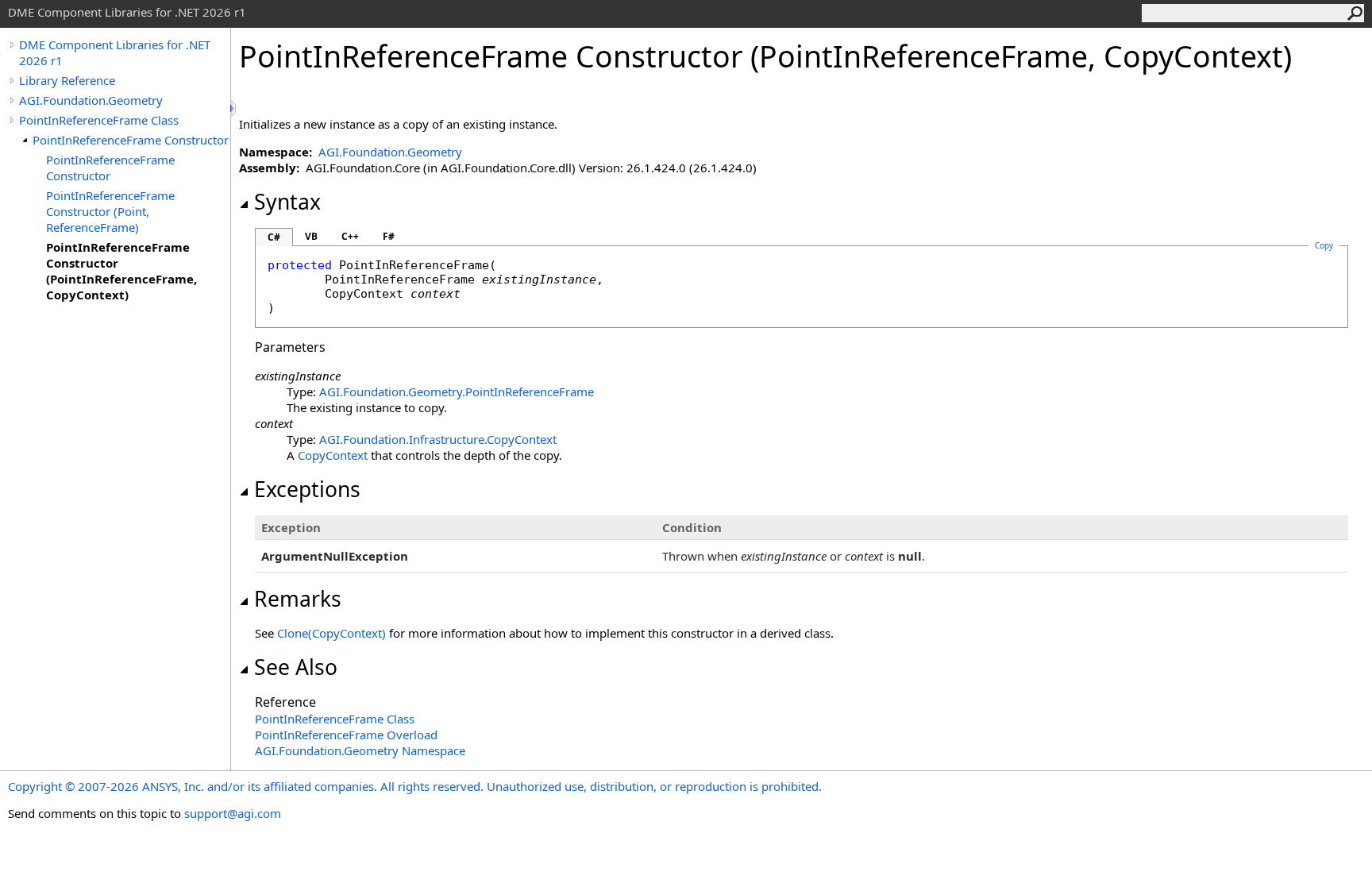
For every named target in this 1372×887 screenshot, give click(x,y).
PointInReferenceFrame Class (99, 120)
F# (389, 236)
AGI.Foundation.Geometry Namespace (360, 750)
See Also (295, 667)
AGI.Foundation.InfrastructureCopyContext (438, 439)
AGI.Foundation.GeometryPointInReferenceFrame (456, 391)
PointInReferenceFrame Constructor (131, 140)
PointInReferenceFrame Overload (346, 734)
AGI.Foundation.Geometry (91, 100)
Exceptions (307, 489)
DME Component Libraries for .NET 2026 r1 (114, 52)
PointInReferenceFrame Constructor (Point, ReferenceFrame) (110, 211)
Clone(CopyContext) (331, 633)
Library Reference (67, 80)
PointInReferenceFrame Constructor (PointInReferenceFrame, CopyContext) (121, 271)
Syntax (287, 201)
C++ (350, 236)
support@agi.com (232, 813)
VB (311, 236)
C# (274, 237)
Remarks (297, 598)
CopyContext (333, 455)
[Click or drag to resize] (234, 108)
